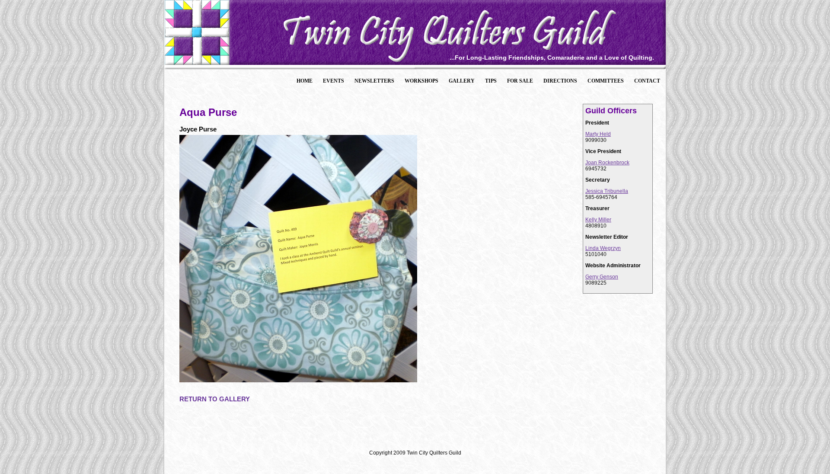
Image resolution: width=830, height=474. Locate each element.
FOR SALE (520, 81)
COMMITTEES (605, 81)
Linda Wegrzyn (603, 248)
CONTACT (647, 81)
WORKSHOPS (421, 81)
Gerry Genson (601, 277)
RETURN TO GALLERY (214, 399)
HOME (305, 81)
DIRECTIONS (560, 81)
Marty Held (598, 134)
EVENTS (333, 81)
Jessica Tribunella (606, 191)
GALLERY (462, 81)
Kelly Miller (598, 220)
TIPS (491, 81)
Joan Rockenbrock (607, 163)
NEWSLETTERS (374, 81)
